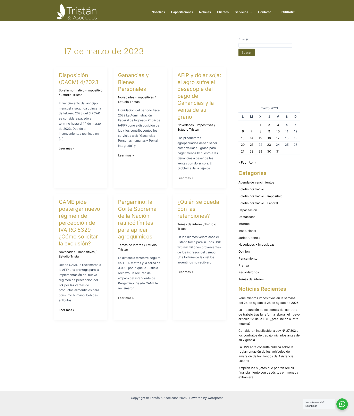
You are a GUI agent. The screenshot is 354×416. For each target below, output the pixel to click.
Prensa (243, 265)
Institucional (247, 231)
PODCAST (288, 12)
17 (278, 138)
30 (269, 151)
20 (243, 145)
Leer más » (67, 148)
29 (260, 151)
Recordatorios (248, 272)
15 (260, 138)
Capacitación (247, 210)
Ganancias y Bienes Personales (133, 82)
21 (251, 145)
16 (269, 138)
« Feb (242, 162)
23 (269, 145)
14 (251, 138)
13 (243, 138)
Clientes (223, 12)
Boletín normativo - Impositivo (80, 90)
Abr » (252, 162)
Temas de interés (130, 245)
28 (251, 151)
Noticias (205, 12)
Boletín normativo (251, 189)
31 (278, 151)
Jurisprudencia (249, 238)
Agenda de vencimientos (256, 182)
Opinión (244, 251)
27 (243, 151)
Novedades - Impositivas (136, 97)
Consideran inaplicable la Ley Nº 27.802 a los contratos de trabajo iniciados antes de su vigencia (269, 335)
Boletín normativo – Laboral (258, 203)
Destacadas (246, 217)
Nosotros (158, 12)
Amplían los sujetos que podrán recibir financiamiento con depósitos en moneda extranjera (268, 372)
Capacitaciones (182, 12)
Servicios (241, 12)
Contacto (264, 12)
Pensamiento (248, 258)
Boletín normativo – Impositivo (260, 196)
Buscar (243, 39)
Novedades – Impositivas (256, 244)
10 (278, 131)
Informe (244, 224)
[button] (250, 12)
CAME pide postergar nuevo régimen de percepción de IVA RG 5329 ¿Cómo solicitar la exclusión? (79, 223)
